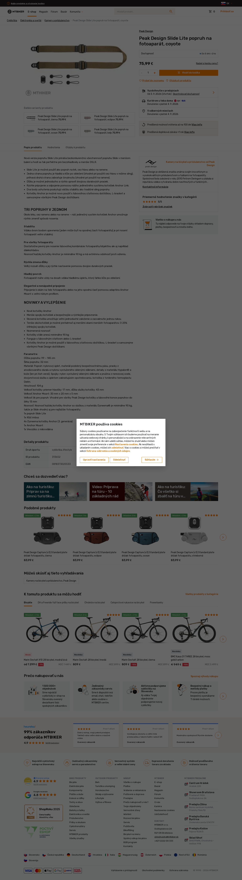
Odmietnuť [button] (119, 459)
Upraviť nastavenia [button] (94, 459)
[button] (117, 447)
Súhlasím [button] (152, 460)
